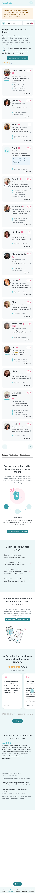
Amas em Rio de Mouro (10, 776)
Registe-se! (17, 721)
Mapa (19, 884)
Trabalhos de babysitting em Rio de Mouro (16, 778)
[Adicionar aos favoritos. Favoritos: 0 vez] (29, 124)
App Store (12, 620)
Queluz (17, 794)
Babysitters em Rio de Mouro (11, 773)
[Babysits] (7, 3)
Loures (12, 796)
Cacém (4, 785)
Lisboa (4, 794)
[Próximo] (30, 446)
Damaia (21, 798)
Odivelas (28, 796)
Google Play (24, 620)
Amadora (11, 794)
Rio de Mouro (19, 796)
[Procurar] (3, 23)
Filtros (29, 23)
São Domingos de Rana (10, 798)
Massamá (18, 785)
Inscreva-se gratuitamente (17, 58)
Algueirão (11, 785)
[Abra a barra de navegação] (31, 2)
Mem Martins (27, 785)
